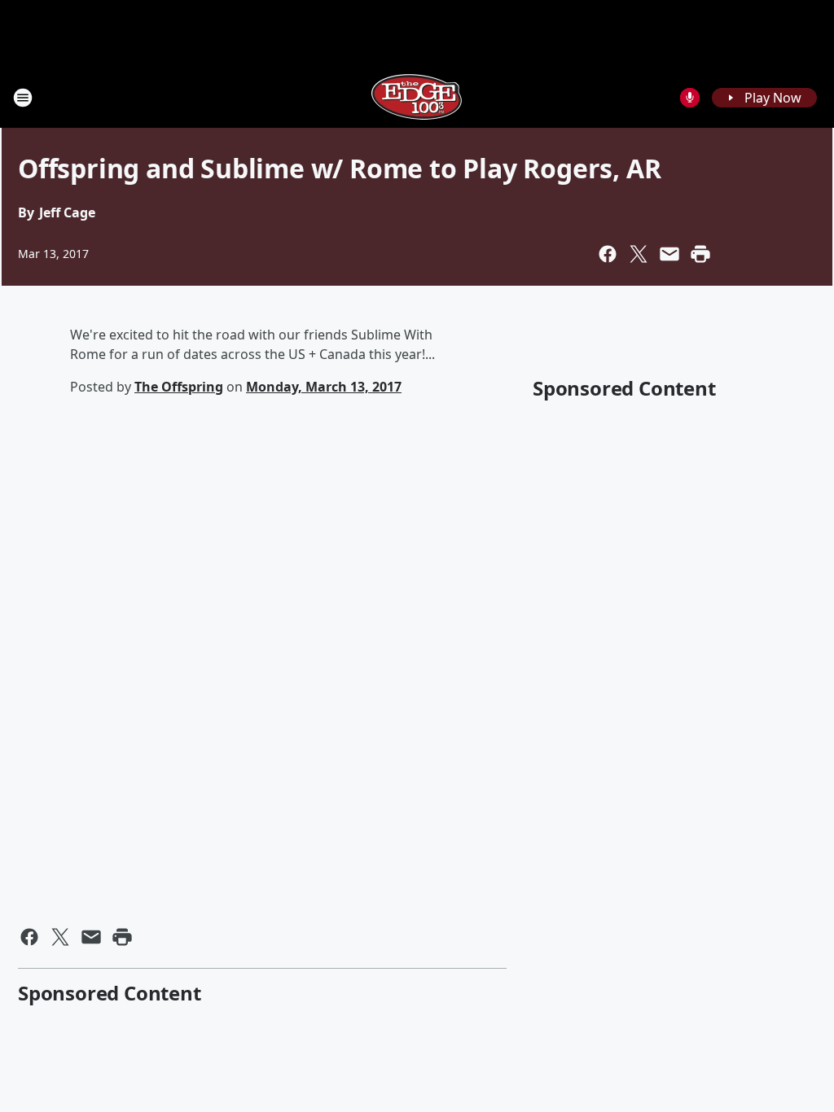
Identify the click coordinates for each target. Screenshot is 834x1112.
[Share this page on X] (638, 254)
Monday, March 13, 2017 (324, 387)
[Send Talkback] (690, 97)
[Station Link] (417, 97)
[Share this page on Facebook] (607, 254)
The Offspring (178, 387)
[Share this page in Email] (669, 254)
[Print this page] (700, 254)
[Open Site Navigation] (23, 97)
